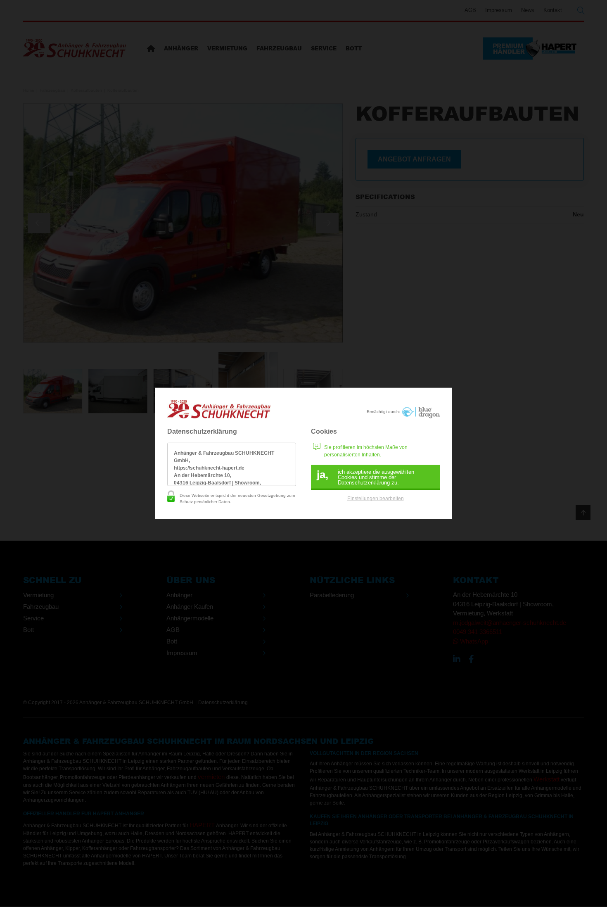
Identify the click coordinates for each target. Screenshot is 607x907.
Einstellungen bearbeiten (375, 498)
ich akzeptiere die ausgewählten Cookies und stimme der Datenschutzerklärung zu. (365, 477)
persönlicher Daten (212, 501)
